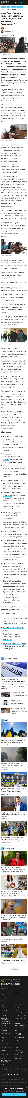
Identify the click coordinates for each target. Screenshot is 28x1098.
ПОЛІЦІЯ (3, 7)
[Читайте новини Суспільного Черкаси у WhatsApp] (17, 1074)
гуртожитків (16, 489)
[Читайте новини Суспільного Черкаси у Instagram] (5, 1074)
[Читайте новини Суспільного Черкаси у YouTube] (8, 1074)
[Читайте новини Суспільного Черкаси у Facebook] (2, 1074)
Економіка (4, 1010)
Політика (4, 1030)
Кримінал (4, 1007)
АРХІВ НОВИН (18, 1058)
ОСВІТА (13, 7)
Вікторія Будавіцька (10, 31)
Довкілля (4, 1015)
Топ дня (17, 1040)
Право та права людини (6, 1024)
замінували (8, 534)
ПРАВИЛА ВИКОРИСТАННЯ (5, 1051)
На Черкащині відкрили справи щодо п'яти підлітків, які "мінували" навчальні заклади (15, 621)
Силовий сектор (6, 1028)
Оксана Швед (8, 28)
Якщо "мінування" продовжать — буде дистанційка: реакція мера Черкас (14, 646)
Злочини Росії (5, 1033)
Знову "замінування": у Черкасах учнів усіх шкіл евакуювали (12, 636)
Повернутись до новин (6, 993)
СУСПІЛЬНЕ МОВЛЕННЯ (18, 1055)
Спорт (17, 993)
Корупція (18, 1005)
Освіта (3, 9)
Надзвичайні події (21, 1013)
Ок (14, 1094)
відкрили (6, 589)
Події (2, 1005)
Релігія (17, 1030)
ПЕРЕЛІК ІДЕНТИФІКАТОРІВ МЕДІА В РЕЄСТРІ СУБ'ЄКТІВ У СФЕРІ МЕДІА (6, 1061)
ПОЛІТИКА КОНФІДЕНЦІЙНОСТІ (20, 1051)
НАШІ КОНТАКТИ (5, 1048)
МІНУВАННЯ (19, 7)
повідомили (7, 495)
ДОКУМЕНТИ (4, 1054)
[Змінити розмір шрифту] (25, 35)
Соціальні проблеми (11, 9)
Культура (4, 997)
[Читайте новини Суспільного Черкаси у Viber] (11, 1074)
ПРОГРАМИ (18, 1048)
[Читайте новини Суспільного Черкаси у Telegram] (14, 1074)
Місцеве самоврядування (20, 1024)
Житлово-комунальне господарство (5, 1020)
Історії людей (19, 1028)
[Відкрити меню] (26, 2)
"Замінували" (8, 513)
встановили (19, 563)
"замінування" (8, 486)
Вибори (3, 1013)
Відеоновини (5, 1040)
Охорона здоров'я (20, 1015)
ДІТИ (8, 7)
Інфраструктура (20, 1018)
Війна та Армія (19, 1037)
